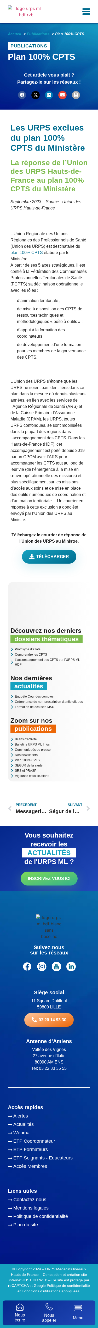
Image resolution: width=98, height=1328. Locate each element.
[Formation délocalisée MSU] (49, 707)
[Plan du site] (49, 1225)
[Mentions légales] (49, 1209)
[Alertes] (49, 1117)
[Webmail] (49, 1133)
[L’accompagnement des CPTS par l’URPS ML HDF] (49, 662)
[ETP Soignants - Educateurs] (49, 1158)
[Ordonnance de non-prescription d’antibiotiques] (49, 702)
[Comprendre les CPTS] (49, 654)
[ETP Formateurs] (49, 1150)
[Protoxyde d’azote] (49, 649)
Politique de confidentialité (68, 1285)
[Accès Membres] (49, 1167)
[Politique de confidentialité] (49, 1217)
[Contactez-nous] (49, 1200)
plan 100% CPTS (26, 252)
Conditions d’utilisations (40, 1291)
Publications (28, 45)
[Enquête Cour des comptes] (49, 696)
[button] (22, 95)
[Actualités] (49, 1125)
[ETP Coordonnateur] (49, 1142)
